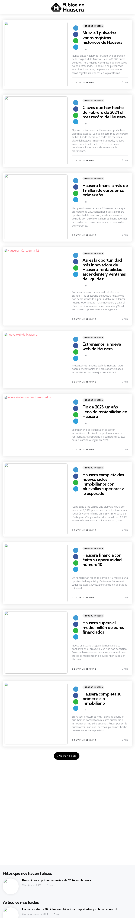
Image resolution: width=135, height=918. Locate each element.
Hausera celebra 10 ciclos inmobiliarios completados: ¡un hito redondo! (69, 909)
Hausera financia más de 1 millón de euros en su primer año (105, 190)
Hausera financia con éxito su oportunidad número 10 (102, 559)
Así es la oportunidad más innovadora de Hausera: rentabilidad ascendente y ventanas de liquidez (104, 269)
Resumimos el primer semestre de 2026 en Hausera (56, 880)
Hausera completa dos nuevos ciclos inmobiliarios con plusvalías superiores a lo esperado (103, 484)
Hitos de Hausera (93, 26)
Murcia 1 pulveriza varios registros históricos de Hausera (102, 37)
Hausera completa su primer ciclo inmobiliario (101, 698)
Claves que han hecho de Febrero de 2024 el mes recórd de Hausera (104, 112)
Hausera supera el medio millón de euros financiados (103, 627)
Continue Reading (84, 82)
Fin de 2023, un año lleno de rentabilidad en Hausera (104, 411)
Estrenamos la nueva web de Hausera (101, 346)
